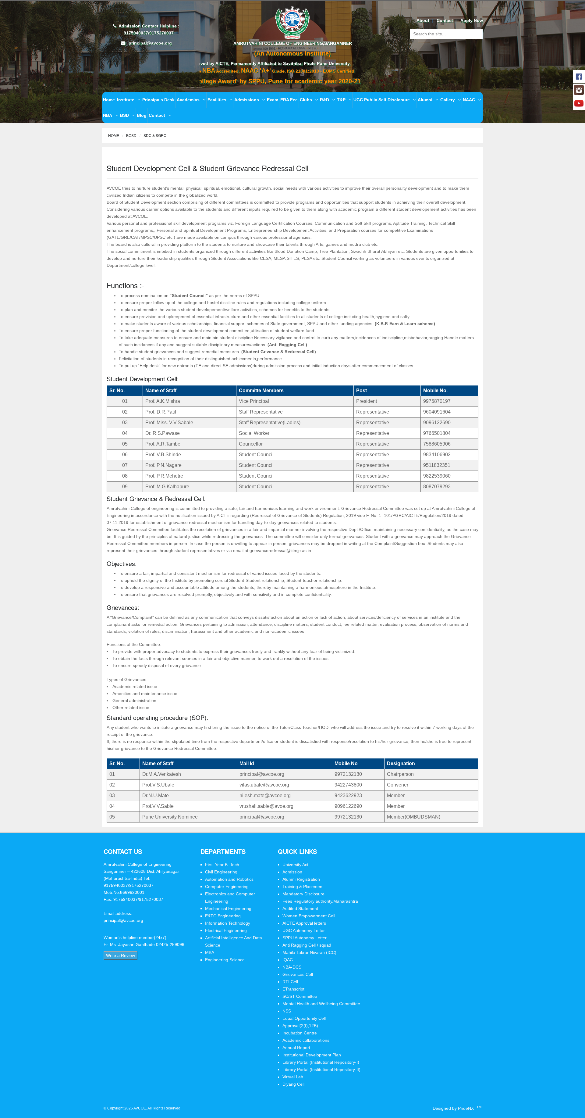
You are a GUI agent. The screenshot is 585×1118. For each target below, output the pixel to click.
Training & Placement (303, 886)
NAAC (469, 99)
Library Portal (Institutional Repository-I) (320, 1062)
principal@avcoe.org (150, 43)
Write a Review (120, 955)
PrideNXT (469, 1108)
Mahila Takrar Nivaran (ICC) (309, 952)
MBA (209, 952)
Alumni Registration (301, 879)
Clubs (306, 99)
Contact (445, 20)
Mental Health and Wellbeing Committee (321, 1003)
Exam (272, 99)
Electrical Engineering (226, 930)
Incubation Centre (299, 1032)
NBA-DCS (291, 967)
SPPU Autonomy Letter (304, 937)
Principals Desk (158, 99)
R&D (324, 99)
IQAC (287, 959)
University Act (295, 864)
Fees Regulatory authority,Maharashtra (320, 901)
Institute (125, 99)
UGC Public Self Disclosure (381, 99)
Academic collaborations (305, 1040)
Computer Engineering (227, 886)
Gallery (447, 99)
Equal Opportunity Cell (304, 1018)
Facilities (216, 99)
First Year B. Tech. (222, 864)
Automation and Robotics (229, 879)
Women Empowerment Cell (308, 915)
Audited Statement (300, 908)
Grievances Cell (297, 974)
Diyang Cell (293, 1084)
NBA (107, 115)
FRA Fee (289, 99)
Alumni (425, 99)
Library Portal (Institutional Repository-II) (321, 1069)
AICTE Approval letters (304, 923)
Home (109, 99)
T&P (341, 99)
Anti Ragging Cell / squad (306, 945)
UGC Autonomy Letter (303, 930)
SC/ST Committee (299, 996)
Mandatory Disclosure (303, 893)
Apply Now (471, 20)
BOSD (131, 135)
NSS (286, 1011)
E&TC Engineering (223, 915)
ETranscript (293, 989)
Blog (142, 115)
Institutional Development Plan (311, 1054)
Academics (188, 99)
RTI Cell (290, 981)
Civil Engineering (221, 871)
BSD (124, 115)
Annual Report (296, 1047)
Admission (292, 871)
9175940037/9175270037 (148, 32)
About (423, 20)
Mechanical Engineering (228, 908)
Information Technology (227, 923)
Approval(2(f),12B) (300, 1025)
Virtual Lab (292, 1076)
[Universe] (293, 22)
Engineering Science (225, 959)
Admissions (246, 99)
